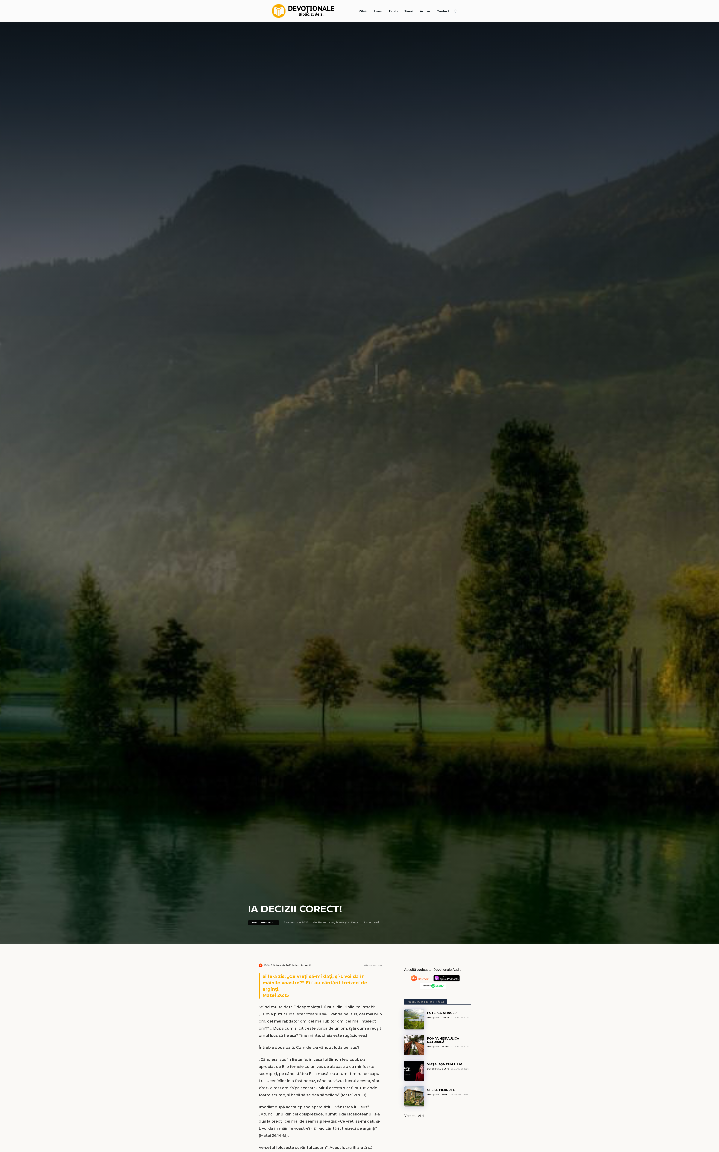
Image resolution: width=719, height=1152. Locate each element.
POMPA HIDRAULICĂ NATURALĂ (443, 1040)
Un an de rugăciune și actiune (338, 922)
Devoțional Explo (263, 922)
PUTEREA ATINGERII (442, 1013)
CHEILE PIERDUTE (441, 1090)
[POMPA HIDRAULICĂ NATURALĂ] (414, 1045)
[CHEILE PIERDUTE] (414, 1096)
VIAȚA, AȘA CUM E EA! (444, 1064)
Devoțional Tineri (438, 1017)
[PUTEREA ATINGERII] (414, 1019)
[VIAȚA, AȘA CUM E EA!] (414, 1071)
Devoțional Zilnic (438, 1069)
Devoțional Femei (437, 1094)
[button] (455, 11)
